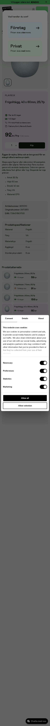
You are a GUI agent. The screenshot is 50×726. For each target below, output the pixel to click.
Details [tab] (25, 318)
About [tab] (41, 318)
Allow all (25, 398)
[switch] (43, 371)
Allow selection (25, 406)
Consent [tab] (9, 318)
